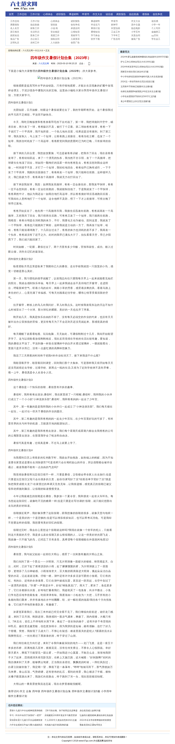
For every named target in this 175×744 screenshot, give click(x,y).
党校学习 (75, 35)
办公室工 (34, 39)
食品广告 (14, 39)
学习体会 (95, 35)
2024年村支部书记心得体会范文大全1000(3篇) (142, 67)
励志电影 (135, 28)
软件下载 (95, 39)
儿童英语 (75, 39)
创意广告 (75, 42)
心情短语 (75, 32)
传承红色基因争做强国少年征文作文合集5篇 (141, 91)
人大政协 (55, 42)
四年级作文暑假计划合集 (56, 691)
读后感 (154, 21)
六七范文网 (28, 50)
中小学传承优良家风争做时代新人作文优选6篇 (142, 76)
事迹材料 (95, 21)
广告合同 (115, 39)
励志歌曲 (34, 24)
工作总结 (14, 21)
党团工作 (55, 35)
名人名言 (14, 28)
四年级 (36, 691)
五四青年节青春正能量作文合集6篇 (137, 86)
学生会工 (155, 39)
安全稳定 (55, 32)
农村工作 (34, 42)
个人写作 (155, 28)
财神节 (114, 24)
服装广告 (135, 39)
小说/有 (54, 28)
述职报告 (75, 21)
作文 (22, 691)
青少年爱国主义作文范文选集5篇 (136, 101)
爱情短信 (95, 32)
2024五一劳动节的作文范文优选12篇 (137, 81)
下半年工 (115, 35)
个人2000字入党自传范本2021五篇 (61, 720)
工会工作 (115, 32)
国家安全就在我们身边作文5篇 (135, 71)
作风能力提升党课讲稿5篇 (56, 725)
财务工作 (34, 28)
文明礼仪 (14, 42)
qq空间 (154, 35)
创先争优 (75, 24)
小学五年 (135, 32)
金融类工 (155, 32)
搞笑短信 (14, 35)
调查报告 (14, 24)
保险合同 (55, 39)
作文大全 (135, 21)
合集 (28, 691)
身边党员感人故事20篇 (90, 710)
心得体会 (55, 21)
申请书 (114, 21)
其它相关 (14, 32)
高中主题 (135, 24)
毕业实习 (95, 24)
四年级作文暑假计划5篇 (86, 691)
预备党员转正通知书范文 (91, 725)
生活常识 (34, 32)
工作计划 (34, 21)
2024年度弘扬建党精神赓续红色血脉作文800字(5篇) (145, 57)
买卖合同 (135, 35)
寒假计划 (95, 28)
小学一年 (155, 24)
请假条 (54, 24)
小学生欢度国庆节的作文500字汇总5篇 (138, 96)
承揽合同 (75, 28)
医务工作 (34, 35)
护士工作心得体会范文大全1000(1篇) (138, 62)
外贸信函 (115, 28)
